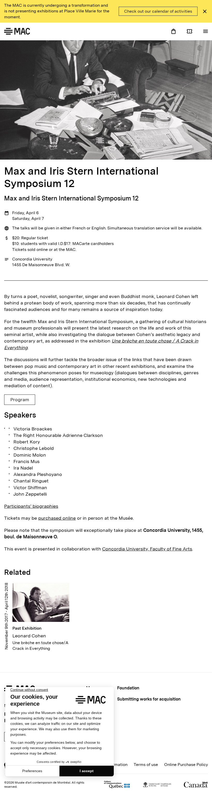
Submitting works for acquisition (149, 699)
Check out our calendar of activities (158, 11)
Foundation (128, 688)
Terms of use (146, 764)
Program (19, 399)
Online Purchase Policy (186, 764)
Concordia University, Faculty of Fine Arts (147, 549)
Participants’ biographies (31, 506)
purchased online (57, 518)
